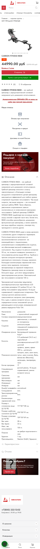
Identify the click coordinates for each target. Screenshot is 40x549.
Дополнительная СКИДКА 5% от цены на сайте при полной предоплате (20, 100)
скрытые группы (16, 18)
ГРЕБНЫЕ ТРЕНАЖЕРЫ (24, 13)
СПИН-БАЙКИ (9, 13)
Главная (4, 18)
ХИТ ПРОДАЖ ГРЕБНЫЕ (11, 21)
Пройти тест (9, 471)
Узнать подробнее (12, 168)
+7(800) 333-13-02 (11, 509)
